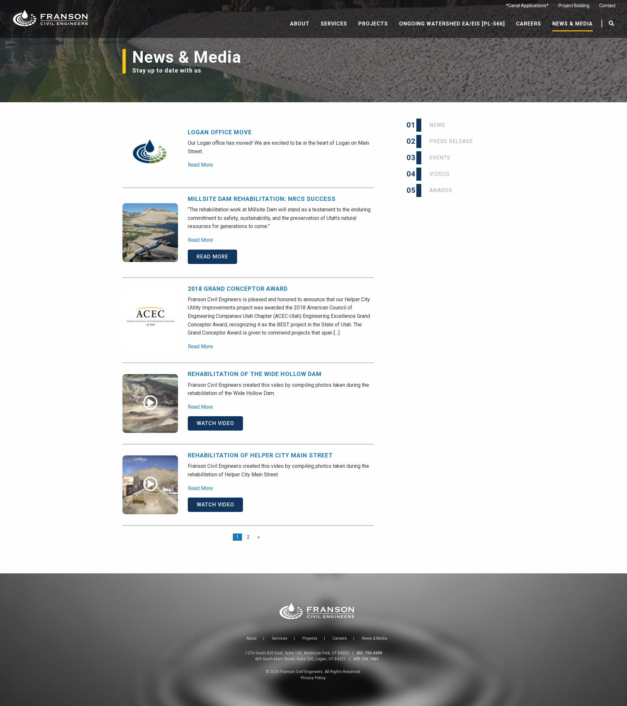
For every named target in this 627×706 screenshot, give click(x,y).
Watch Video (215, 423)
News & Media (572, 24)
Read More (200, 165)
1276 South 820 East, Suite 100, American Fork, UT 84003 (297, 653)
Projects (373, 24)
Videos (433, 174)
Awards (434, 190)
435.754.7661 (366, 659)
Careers (528, 24)
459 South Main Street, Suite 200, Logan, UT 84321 (300, 659)
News (430, 125)
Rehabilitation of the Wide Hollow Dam (255, 373)
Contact (607, 5)
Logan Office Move (220, 132)
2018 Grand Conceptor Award (238, 288)
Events (433, 158)
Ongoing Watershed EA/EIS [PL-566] (452, 24)
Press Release (444, 141)
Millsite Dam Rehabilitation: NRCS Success (262, 198)
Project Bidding (573, 5)
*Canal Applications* (527, 5)
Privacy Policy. (313, 678)
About (300, 24)
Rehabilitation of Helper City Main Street (260, 455)
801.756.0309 (369, 653)
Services (334, 24)
